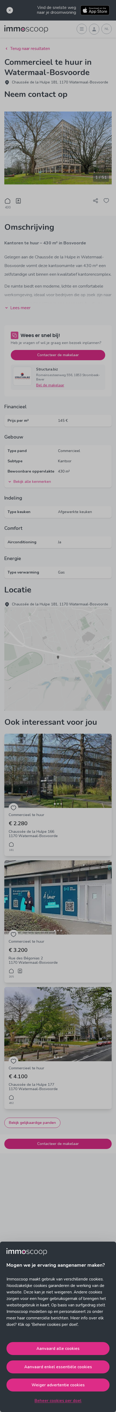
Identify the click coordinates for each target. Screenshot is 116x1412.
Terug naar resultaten (30, 49)
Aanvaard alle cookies (58, 1348)
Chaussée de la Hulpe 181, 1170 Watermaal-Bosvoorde (60, 82)
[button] (58, 771)
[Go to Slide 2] (58, 804)
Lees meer (20, 308)
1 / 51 (101, 177)
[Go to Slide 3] (61, 804)
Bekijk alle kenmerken (32, 481)
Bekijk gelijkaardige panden (32, 1122)
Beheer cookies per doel (58, 1400)
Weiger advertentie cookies (58, 1385)
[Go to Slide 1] (55, 804)
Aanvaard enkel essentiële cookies (58, 1367)
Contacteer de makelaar (58, 355)
